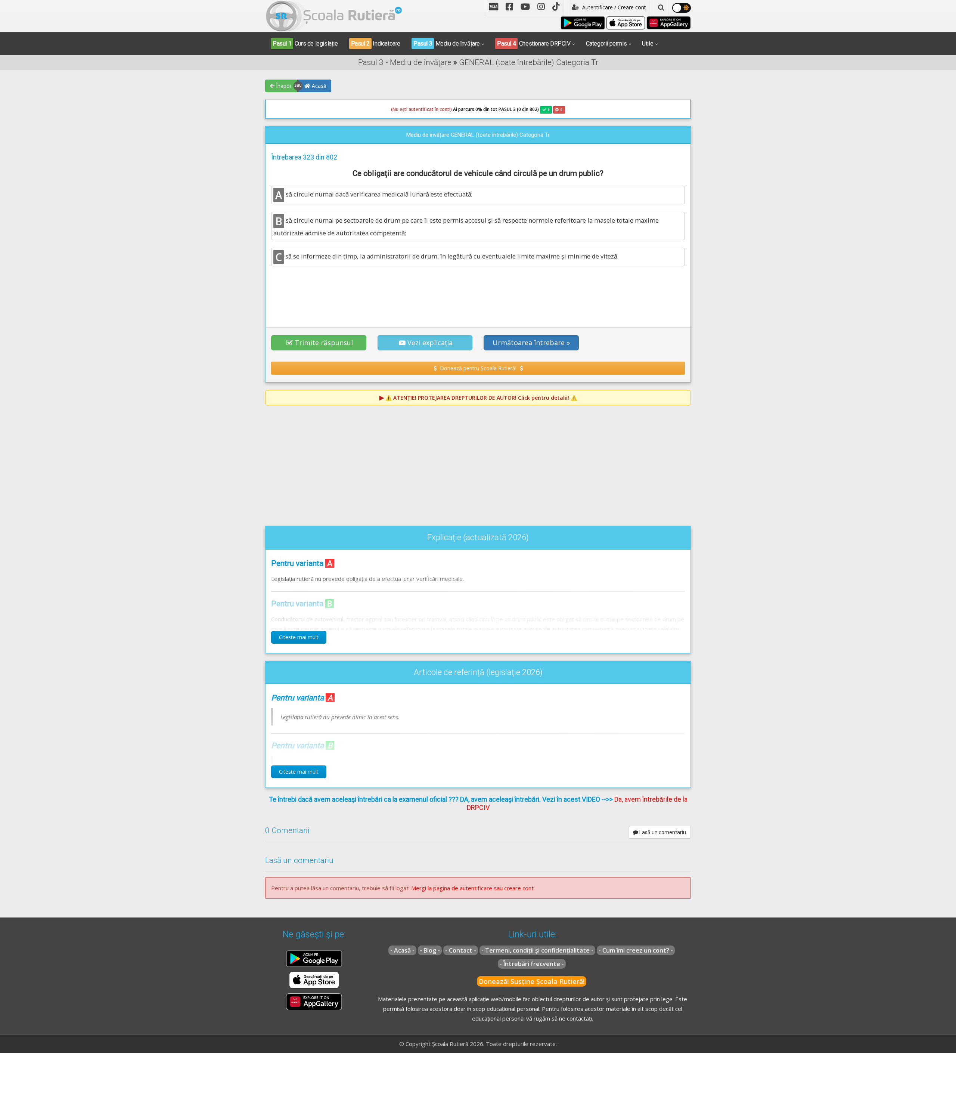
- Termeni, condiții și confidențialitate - (537, 950)
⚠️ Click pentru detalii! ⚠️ (481, 397)
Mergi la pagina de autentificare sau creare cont (472, 888)
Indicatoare (375, 43)
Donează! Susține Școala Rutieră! (531, 981)
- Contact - (460, 950)
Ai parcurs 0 (434, 109)
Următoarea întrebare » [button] (531, 342)
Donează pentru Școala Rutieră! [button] (478, 368)
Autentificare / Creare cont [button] (613, 7)
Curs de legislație (305, 43)
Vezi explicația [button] (430, 342)
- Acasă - (402, 950)
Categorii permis (606, 43)
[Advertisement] (478, 292)
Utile (647, 43)
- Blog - (430, 950)
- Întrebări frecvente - (532, 964)
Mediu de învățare (446, 43)
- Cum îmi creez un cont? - (636, 950)
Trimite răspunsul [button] (324, 342)
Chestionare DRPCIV (534, 43)
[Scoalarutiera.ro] (334, 15)
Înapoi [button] (282, 85)
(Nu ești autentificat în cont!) (421, 109)
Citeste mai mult (299, 637)
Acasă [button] (318, 85)
